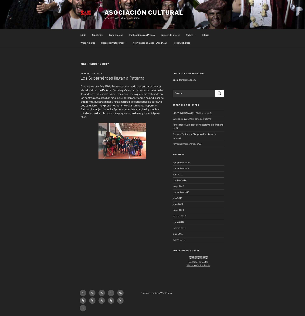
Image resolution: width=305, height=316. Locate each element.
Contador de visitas (198, 261)
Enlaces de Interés (170, 35)
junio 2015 (178, 233)
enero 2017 (178, 222)
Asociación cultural (143, 12)
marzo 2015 (179, 240)
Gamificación (116, 35)
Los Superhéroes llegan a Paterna (112, 78)
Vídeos (189, 35)
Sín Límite (97, 35)
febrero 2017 (179, 216)
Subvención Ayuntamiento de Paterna (192, 118)
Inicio (83, 35)
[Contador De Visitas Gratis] (198, 258)
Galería (205, 35)
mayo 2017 (178, 210)
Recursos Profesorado (113, 42)
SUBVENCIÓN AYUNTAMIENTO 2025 (192, 113)
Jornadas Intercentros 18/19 (187, 143)
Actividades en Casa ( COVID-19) (150, 42)
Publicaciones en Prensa (142, 35)
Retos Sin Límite (181, 42)
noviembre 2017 (181, 192)
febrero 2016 (179, 228)
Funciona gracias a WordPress (156, 293)
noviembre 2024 (181, 168)
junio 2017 (178, 204)
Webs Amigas (87, 42)
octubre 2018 (179, 180)
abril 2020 (178, 174)
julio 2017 (177, 198)
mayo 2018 (178, 186)
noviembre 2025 (181, 162)
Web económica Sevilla (198, 265)
